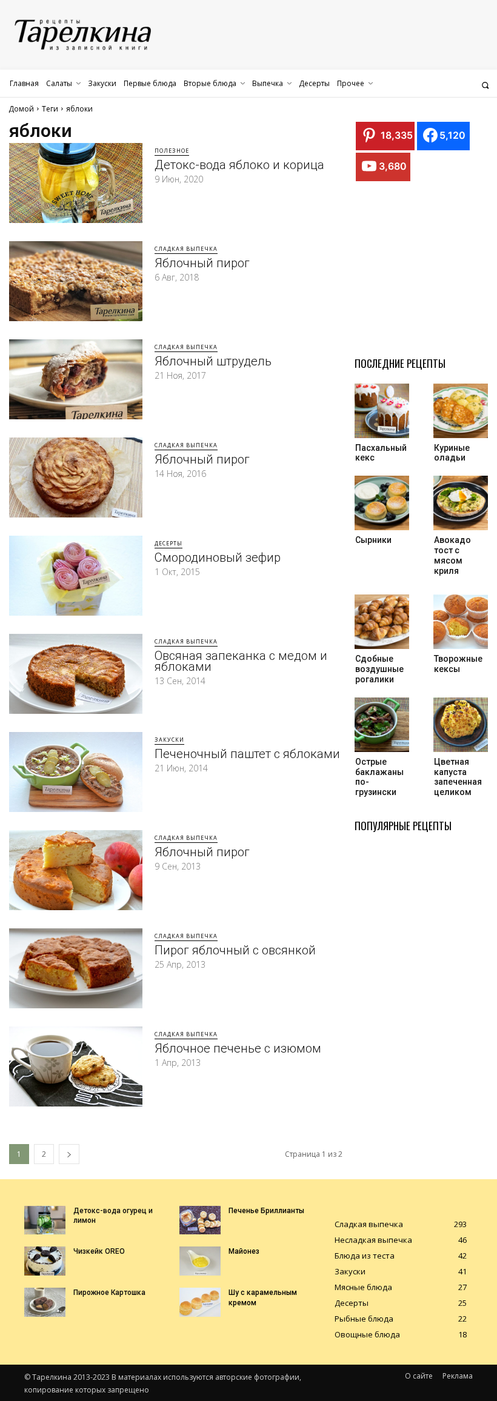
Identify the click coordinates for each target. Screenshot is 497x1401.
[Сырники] (382, 503)
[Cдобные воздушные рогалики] (382, 621)
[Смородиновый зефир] (75, 576)
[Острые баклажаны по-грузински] (382, 724)
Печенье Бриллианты (266, 1210)
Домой (21, 109)
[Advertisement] (426, 272)
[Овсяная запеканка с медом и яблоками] (75, 674)
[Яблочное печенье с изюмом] (75, 1066)
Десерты (168, 543)
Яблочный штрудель (213, 361)
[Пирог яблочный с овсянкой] (75, 968)
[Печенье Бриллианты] (200, 1220)
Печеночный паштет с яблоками (247, 754)
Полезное (172, 151)
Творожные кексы (458, 664)
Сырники (373, 540)
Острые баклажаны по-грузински (379, 777)
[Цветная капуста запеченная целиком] (460, 724)
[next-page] (69, 1154)
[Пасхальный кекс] (382, 411)
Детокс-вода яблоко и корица (239, 165)
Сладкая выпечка (186, 249)
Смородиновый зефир (218, 557)
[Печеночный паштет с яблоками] (75, 772)
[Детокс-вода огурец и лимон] (44, 1220)
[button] (485, 85)
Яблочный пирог (202, 263)
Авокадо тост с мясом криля (452, 555)
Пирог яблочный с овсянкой (235, 950)
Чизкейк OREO (99, 1251)
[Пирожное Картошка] (44, 1302)
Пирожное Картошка (109, 1292)
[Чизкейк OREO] (44, 1261)
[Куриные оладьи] (460, 411)
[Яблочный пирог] (75, 281)
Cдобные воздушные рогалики (379, 669)
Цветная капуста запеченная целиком (458, 777)
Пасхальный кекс (381, 453)
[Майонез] (200, 1261)
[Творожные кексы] (460, 621)
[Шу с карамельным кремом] (200, 1302)
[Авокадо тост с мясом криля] (460, 503)
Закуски (169, 740)
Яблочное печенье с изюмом (238, 1048)
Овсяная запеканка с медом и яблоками (241, 661)
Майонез (243, 1251)
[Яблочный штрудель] (75, 379)
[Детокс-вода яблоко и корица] (75, 183)
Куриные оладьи (452, 453)
